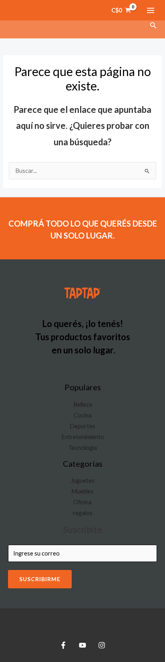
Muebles (82, 491)
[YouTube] (82, 645)
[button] (153, 25)
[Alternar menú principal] (150, 10)
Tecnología (82, 447)
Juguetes (83, 480)
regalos (83, 513)
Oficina (82, 502)
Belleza (82, 404)
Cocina (83, 415)
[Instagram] (101, 645)
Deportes (82, 426)
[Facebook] (63, 645)
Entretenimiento (82, 436)
